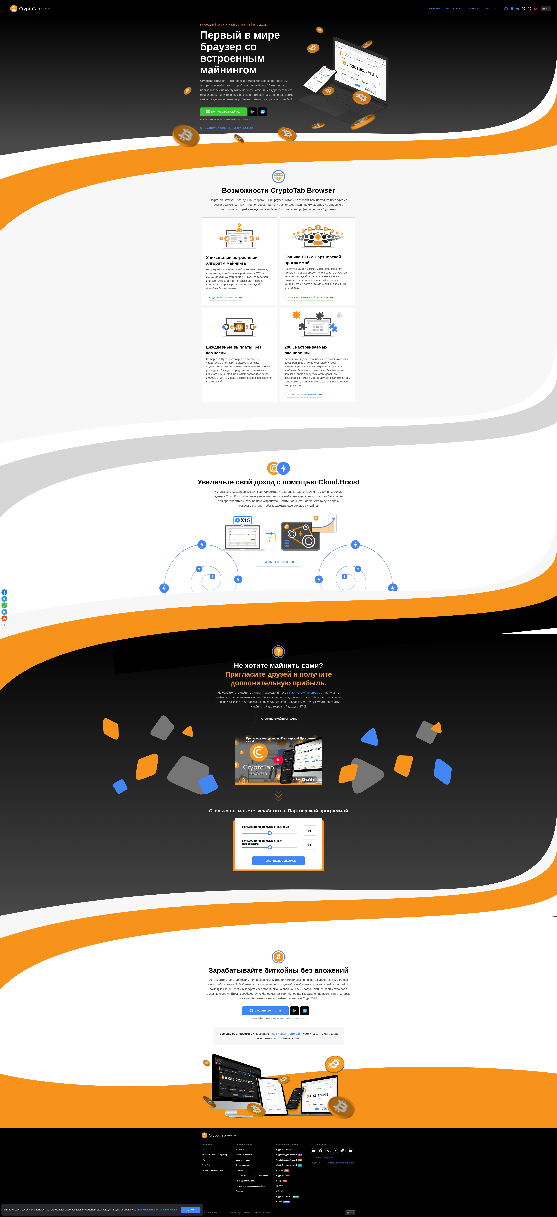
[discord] (506, 8)
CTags (279, 1181)
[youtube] (535, 9)
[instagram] (529, 8)
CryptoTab (206, 1165)
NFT (496, 9)
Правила (239, 1170)
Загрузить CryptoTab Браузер (214, 1155)
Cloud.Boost (234, 496)
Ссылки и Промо (243, 1160)
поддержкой (327, 1158)
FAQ (447, 9)
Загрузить (434, 9)
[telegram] (517, 8)
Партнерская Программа (212, 1170)
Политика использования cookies (250, 1186)
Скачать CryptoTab (268, 1010)
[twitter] (523, 8)
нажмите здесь (249, 119)
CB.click (279, 1191)
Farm (487, 9)
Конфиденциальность (245, 1181)
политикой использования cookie (157, 1209)
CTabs (279, 1202)
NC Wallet (240, 1149)
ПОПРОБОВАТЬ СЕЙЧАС (225, 112)
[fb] (512, 8)
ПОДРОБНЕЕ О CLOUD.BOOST (279, 562)
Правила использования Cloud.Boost (252, 1176)
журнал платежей (288, 1033)
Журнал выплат (243, 1165)
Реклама (239, 1191)
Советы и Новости (244, 1155)
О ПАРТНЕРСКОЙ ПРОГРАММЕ (279, 719)
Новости (458, 9)
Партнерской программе (305, 692)
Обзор (204, 1149)
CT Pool (279, 1170)
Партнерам (474, 9)
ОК (192, 1210)
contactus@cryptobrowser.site (342, 1163)
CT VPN (279, 1186)
